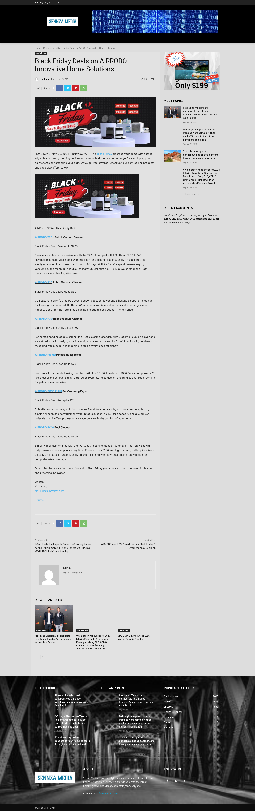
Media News (49, 48)
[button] (216, 38)
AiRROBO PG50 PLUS (48, 391)
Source (39, 500)
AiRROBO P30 (44, 318)
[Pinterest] (75, 88)
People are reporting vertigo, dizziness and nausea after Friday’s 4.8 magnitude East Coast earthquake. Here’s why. (191, 219)
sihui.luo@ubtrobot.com (49, 491)
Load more (190, 194)
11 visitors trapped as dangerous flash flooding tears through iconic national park (200, 154)
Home (38, 48)
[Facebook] (59, 88)
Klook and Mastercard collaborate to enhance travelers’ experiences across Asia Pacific (53, 638)
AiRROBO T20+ (44, 237)
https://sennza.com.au (73, 573)
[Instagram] (175, 780)
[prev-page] (37, 657)
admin (45, 79)
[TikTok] (184, 780)
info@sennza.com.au (108, 793)
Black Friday (104, 153)
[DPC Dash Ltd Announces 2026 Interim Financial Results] (137, 618)
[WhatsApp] (83, 88)
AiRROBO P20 (43, 282)
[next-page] (42, 657)
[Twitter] (67, 88)
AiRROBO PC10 (44, 427)
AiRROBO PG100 (45, 355)
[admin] (37, 79)
